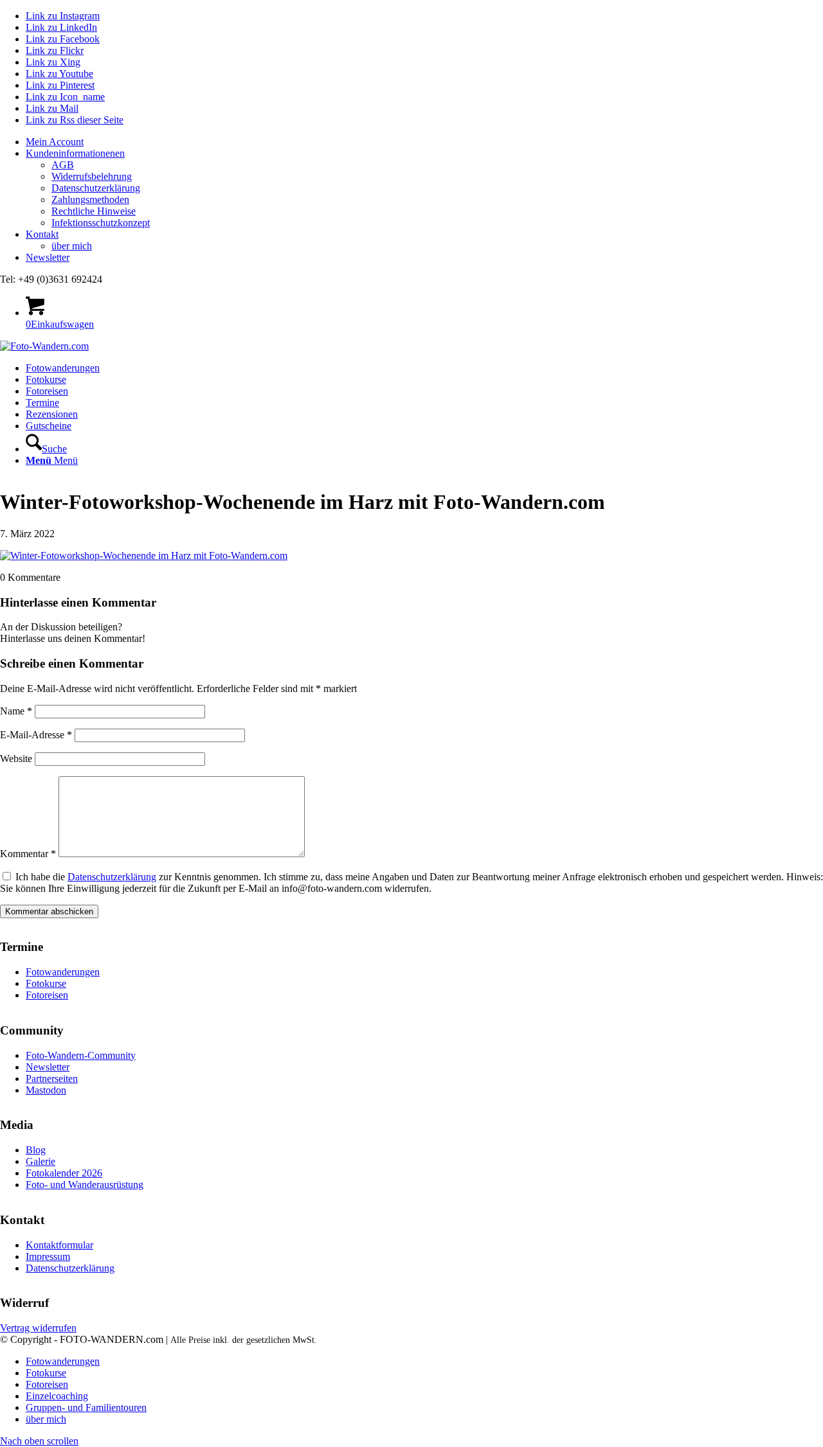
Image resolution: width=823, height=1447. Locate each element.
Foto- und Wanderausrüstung (84, 1184)
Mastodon (46, 1090)
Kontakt (42, 234)
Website (16, 758)
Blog (36, 1149)
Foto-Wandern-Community (81, 1055)
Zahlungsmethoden (90, 199)
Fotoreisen (47, 995)
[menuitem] (424, 142)
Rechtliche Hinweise (93, 211)
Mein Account (55, 141)
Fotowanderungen (63, 971)
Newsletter (47, 257)
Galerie (40, 1161)
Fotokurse (46, 983)
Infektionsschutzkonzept (100, 222)
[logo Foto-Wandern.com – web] (44, 346)
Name (16, 711)
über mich (71, 245)
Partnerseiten (52, 1078)
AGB (62, 164)
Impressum (48, 1256)
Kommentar (28, 853)
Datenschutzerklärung (95, 187)
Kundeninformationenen (75, 153)
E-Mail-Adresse (36, 734)
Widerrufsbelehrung (91, 176)
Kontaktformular (59, 1244)
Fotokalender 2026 (64, 1172)
